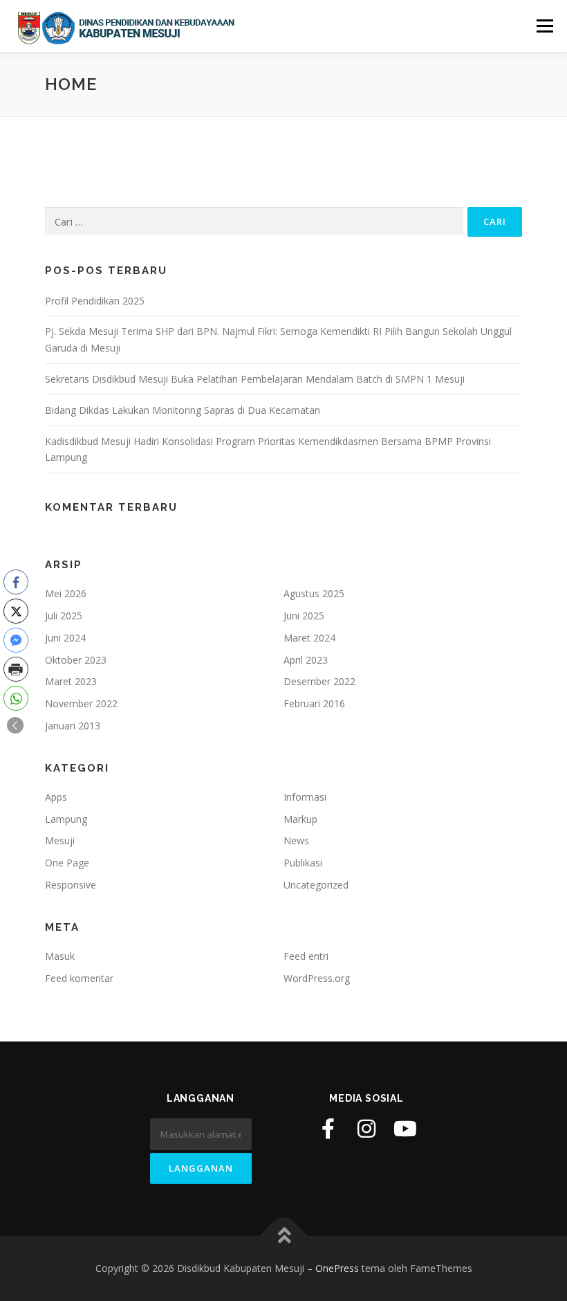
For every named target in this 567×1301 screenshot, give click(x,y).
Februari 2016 (314, 703)
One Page (67, 862)
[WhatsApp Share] (15, 698)
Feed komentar (79, 978)
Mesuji (60, 840)
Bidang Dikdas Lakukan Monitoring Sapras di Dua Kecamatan (182, 410)
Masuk (60, 956)
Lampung (66, 819)
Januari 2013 (72, 725)
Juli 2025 (63, 615)
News (296, 840)
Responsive (70, 884)
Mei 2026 (65, 593)
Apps (56, 796)
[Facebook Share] (15, 582)
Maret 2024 (309, 637)
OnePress (337, 1268)
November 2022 (81, 703)
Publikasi (303, 862)
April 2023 (306, 659)
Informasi (305, 796)
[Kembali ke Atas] (283, 1236)
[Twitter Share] (15, 611)
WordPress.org (317, 978)
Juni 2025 (304, 615)
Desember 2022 (319, 681)
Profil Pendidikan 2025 (95, 300)
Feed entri (306, 956)
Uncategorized (316, 884)
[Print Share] (15, 669)
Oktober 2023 (75, 659)
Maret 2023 (71, 681)
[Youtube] (405, 1128)
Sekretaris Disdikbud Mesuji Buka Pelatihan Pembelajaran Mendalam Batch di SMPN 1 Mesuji (255, 378)
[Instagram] (366, 1128)
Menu (544, 25)
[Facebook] (327, 1128)
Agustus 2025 (314, 593)
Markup (300, 819)
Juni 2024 (65, 637)
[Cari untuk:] (254, 221)
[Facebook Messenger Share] (15, 640)
